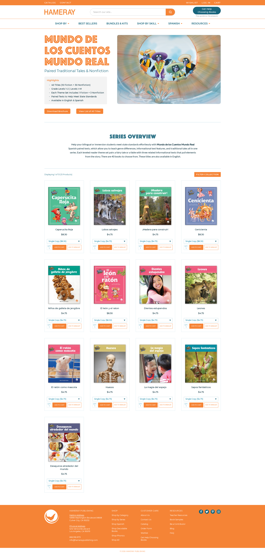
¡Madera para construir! (155, 229)
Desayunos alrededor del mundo (64, 468)
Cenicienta (201, 229)
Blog (172, 528)
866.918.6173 (75, 537)
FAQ (172, 533)
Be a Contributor (177, 524)
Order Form (146, 528)
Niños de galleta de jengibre (64, 308)
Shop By (61, 23)
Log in (206, 2)
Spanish (174, 23)
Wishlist (192, 2)
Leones (201, 308)
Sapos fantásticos (201, 387)
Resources (200, 23)
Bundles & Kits (117, 23)
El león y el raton (109, 308)
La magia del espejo (155, 387)
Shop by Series (118, 519)
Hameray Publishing (135, 551)
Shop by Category (120, 515)
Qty (49, 246)
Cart (217, 2)
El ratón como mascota (64, 387)
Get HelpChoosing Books (207, 10)
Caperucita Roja (64, 229)
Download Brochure (57, 111)
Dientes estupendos (155, 308)
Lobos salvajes (110, 229)
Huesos (110, 387)
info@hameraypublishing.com (83, 540)
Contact (65, 2)
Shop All (115, 540)
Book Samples (176, 519)
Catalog (50, 2)
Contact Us (146, 519)
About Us (145, 515)
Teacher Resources (178, 515)
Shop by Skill (147, 23)
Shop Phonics (118, 535)
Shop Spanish (118, 524)
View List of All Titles (90, 111)
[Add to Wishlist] (74, 247)
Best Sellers (87, 23)
